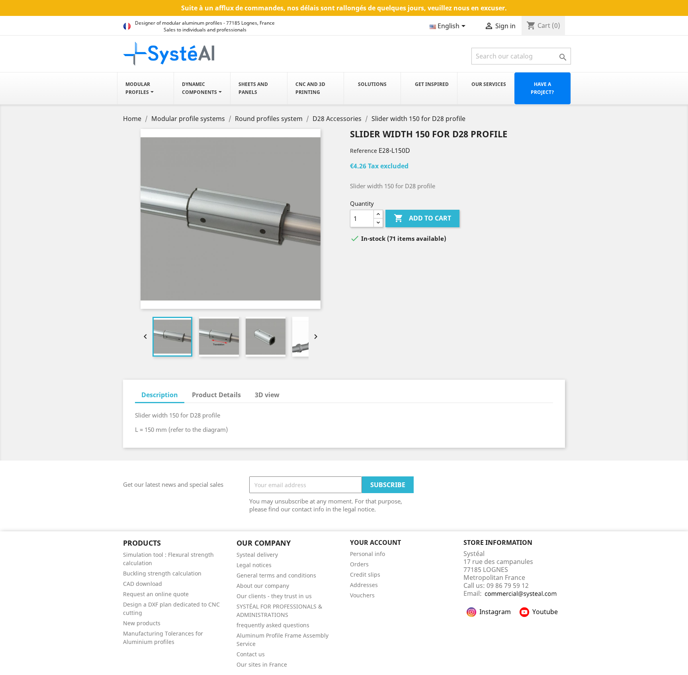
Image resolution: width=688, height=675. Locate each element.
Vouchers (362, 595)
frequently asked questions (272, 625)
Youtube (545, 611)
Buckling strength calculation (162, 573)
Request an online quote (156, 594)
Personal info (367, 554)
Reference (363, 150)
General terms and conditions (276, 575)
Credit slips (365, 574)
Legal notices (254, 565)
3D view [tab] (267, 394)
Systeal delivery (257, 554)
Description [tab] (159, 394)
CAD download (142, 583)
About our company (262, 585)
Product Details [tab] (216, 394)
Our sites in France (261, 664)
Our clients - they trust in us (274, 596)
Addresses (364, 585)
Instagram (495, 611)
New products (141, 623)
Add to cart (422, 218)
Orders (359, 564)
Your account (375, 542)
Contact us (250, 654)
